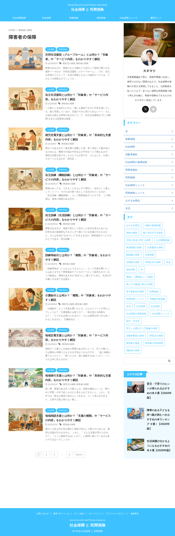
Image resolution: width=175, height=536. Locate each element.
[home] (153, 109)
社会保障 (155, 306)
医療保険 (73, 17)
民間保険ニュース (135, 298)
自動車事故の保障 (135, 335)
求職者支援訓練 (157, 298)
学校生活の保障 (153, 262)
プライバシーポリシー (115, 513)
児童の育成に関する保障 (138, 240)
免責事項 (134, 513)
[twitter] (145, 109)
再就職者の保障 (134, 247)
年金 (168, 262)
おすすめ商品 (132, 225)
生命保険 (46, 17)
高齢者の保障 (132, 350)
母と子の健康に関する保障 (139, 284)
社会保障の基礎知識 (136, 313)
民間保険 (154, 291)
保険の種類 (131, 232)
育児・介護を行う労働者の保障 (141, 328)
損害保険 (101, 17)
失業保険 (149, 254)
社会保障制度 (19, 17)
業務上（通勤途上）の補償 (139, 276)
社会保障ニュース (128, 17)
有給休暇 (130, 269)
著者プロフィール (61, 513)
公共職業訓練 (163, 240)
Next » (80, 454)
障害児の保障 (69, 63)
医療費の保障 (132, 254)
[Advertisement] (149, 481)
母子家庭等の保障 (135, 291)
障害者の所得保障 (154, 343)
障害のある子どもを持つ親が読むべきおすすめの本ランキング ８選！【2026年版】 (158, 419)
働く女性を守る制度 (153, 232)
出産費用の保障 (155, 247)
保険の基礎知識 (153, 225)
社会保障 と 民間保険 (87, 9)
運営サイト (155, 17)
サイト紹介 (79, 513)
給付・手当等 (132, 321)
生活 (128, 306)
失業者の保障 (132, 262)
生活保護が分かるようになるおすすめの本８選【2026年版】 (159, 445)
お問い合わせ (42, 513)
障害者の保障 (82, 63)
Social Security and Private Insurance (87, 520)
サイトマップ (95, 513)
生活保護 (140, 306)
